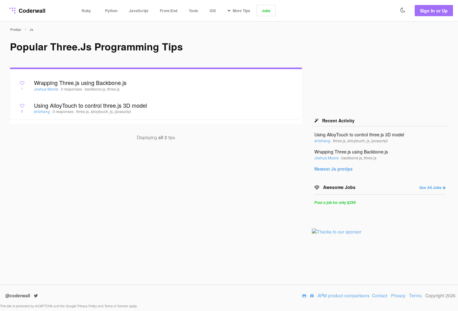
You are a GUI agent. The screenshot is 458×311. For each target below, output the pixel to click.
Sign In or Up (434, 10)
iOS (213, 10)
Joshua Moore (46, 89)
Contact (379, 295)
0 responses (72, 89)
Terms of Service (116, 306)
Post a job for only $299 (335, 202)
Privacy (398, 295)
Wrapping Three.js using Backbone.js (80, 82)
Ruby (86, 10)
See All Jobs (430, 187)
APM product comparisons (343, 295)
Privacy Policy (87, 306)
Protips (15, 29)
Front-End (168, 10)
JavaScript (138, 10)
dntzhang (42, 111)
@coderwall (18, 295)
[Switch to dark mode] (402, 10)
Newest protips (333, 169)
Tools (193, 10)
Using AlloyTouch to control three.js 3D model (90, 105)
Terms (415, 295)
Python (111, 10)
